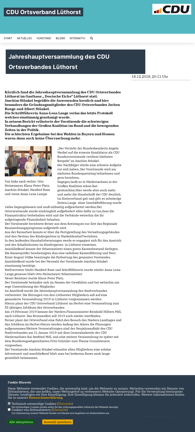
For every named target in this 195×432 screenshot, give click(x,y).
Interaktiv (77, 38)
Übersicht (65, 404)
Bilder (60, 38)
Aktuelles (24, 38)
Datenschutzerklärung (45, 397)
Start (8, 38)
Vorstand (44, 38)
